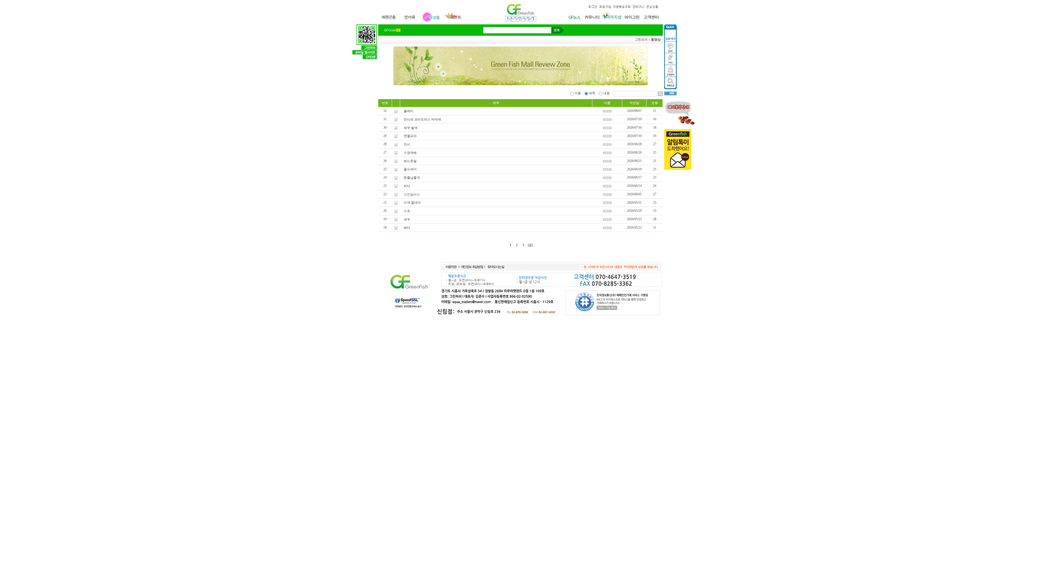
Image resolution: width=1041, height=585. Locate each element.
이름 (578, 93)
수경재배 (410, 153)
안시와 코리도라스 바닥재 (422, 119)
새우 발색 (410, 127)
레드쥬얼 (410, 161)
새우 (407, 219)
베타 (407, 227)
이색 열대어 (412, 202)
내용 (606, 93)
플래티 (408, 111)
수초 (407, 211)
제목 (592, 93)
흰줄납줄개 (412, 178)
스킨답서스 (412, 194)
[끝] (530, 245)
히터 (407, 186)
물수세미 (410, 169)
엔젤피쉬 (410, 136)
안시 (407, 144)
